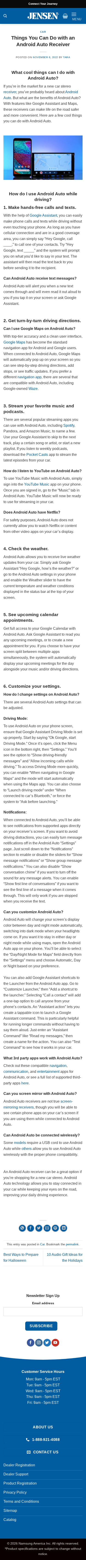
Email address (43, 1303)
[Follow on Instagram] (39, 1343)
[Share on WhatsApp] (22, 1228)
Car (43, 31)
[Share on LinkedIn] (63, 1228)
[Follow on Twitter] (47, 1343)
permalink (72, 1244)
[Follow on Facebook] (30, 1343)
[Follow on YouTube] (55, 1343)
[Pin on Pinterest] (55, 1228)
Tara (66, 57)
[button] (65, 16)
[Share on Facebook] (30, 1228)
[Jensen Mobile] (43, 15)
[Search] (5, 16)
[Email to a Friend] (47, 1228)
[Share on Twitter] (39, 1228)
